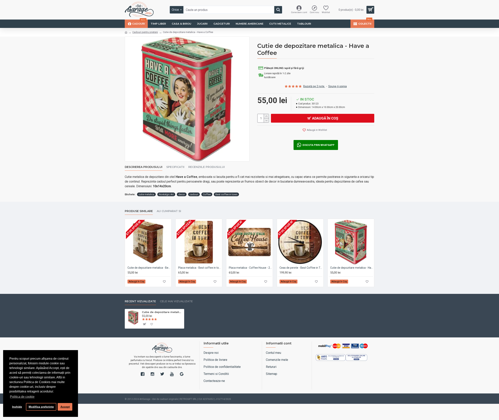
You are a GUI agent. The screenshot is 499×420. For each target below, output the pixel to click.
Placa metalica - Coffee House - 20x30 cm (250, 267)
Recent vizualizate (140, 301)
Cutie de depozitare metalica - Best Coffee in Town (148, 267)
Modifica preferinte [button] (41, 406)
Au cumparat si (169, 211)
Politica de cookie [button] (22, 396)
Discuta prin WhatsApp (318, 145)
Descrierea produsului (143, 167)
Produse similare (139, 211)
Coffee (207, 194)
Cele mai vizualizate (176, 301)
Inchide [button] (17, 406)
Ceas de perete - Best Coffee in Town (301, 267)
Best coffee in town (226, 194)
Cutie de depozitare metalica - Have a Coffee (351, 267)
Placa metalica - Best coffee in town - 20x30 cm (199, 267)
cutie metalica (146, 194)
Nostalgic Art (166, 194)
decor (181, 194)
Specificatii (175, 167)
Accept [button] (65, 406)
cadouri (194, 194)
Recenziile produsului (206, 167)
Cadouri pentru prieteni (145, 32)
